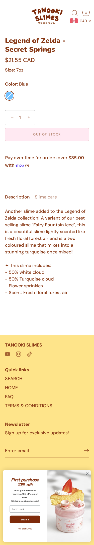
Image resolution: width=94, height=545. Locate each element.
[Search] (74, 13)
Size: (10, 70)
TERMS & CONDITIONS (28, 406)
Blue (9, 95)
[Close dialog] (87, 473)
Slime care (46, 197)
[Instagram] (18, 354)
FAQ (9, 397)
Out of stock (47, 134)
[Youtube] (7, 354)
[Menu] (8, 16)
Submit (25, 519)
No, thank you (25, 528)
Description (17, 197)
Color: (16, 84)
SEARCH (13, 379)
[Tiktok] (29, 354)
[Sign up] (86, 450)
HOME (11, 388)
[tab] (20, 197)
